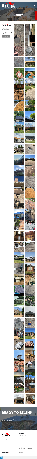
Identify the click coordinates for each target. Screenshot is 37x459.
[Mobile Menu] (34, 5)
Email (32, 0)
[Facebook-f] (8, 452)
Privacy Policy (19, 457)
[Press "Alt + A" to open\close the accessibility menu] (1, 457)
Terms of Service (23, 457)
